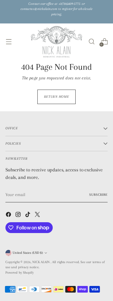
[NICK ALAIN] (56, 41)
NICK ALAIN (41, 262)
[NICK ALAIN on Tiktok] (28, 215)
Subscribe (98, 195)
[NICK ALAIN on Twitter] (38, 215)
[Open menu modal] (8, 41)
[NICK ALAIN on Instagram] (18, 215)
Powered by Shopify (19, 273)
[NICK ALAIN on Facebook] (9, 215)
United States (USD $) (28, 253)
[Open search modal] (91, 41)
